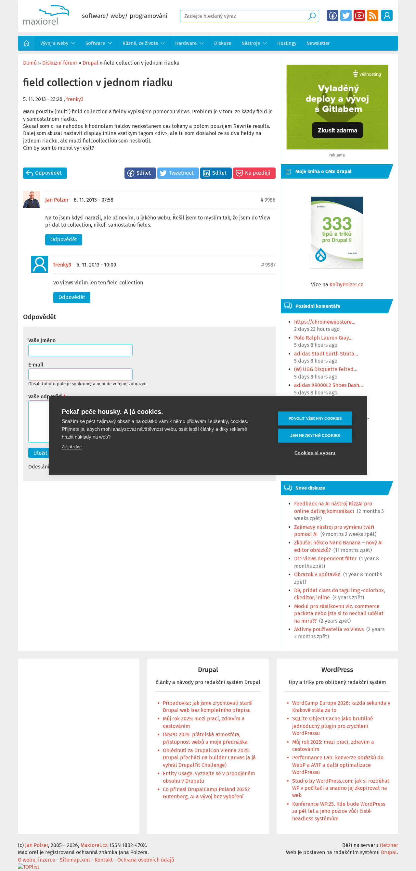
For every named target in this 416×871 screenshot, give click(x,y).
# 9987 (268, 265)
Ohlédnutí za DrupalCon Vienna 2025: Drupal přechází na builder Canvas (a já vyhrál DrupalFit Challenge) (209, 757)
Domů (26, 43)
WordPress (337, 670)
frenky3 (75, 99)
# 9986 (268, 200)
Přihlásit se (387, 15)
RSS (372, 15)
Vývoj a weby (54, 43)
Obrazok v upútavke (317, 574)
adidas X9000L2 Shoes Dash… (328, 385)
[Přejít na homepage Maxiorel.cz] (46, 23)
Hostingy (286, 43)
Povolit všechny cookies (315, 418)
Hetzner (389, 845)
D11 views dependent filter (325, 558)
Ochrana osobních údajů (145, 860)
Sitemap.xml (75, 860)
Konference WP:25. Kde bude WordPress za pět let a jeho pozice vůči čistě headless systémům (338, 811)
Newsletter (318, 43)
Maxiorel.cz (94, 845)
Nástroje (250, 43)
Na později (257, 173)
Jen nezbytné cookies (315, 435)
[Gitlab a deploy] (337, 148)
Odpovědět (48, 173)
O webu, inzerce (36, 860)
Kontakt (104, 860)
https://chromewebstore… (325, 322)
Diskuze (222, 43)
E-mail (36, 365)
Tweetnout (181, 173)
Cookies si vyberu (314, 452)
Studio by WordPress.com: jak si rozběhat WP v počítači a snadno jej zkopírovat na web (340, 788)
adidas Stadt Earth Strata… (326, 354)
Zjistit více (72, 446)
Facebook (332, 15)
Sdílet (143, 173)
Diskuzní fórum (59, 63)
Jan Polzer (57, 200)
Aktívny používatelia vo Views (329, 629)
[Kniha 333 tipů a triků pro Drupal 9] (337, 232)
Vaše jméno (42, 340)
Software (95, 43)
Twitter (346, 15)
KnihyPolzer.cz (346, 284)
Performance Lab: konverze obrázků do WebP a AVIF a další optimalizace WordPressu (338, 764)
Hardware (186, 43)
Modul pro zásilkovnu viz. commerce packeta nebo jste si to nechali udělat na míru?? (339, 613)
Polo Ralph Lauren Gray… (323, 338)
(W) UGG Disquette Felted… (326, 369)
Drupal (90, 63)
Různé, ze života (140, 43)
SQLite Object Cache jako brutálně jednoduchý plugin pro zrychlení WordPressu (332, 725)
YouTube (359, 15)
